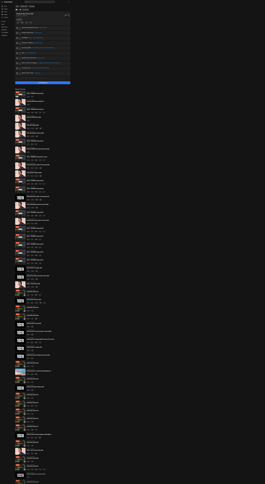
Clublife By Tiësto (24, 6)
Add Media (26, 9)
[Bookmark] (26, 22)
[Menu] (2, 2)
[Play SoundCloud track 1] (20, 10)
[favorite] (18, 22)
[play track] (17, 28)
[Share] (31, 22)
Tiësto (17, 6)
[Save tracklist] (22, 22)
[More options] (69, 28)
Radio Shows (31, 6)
